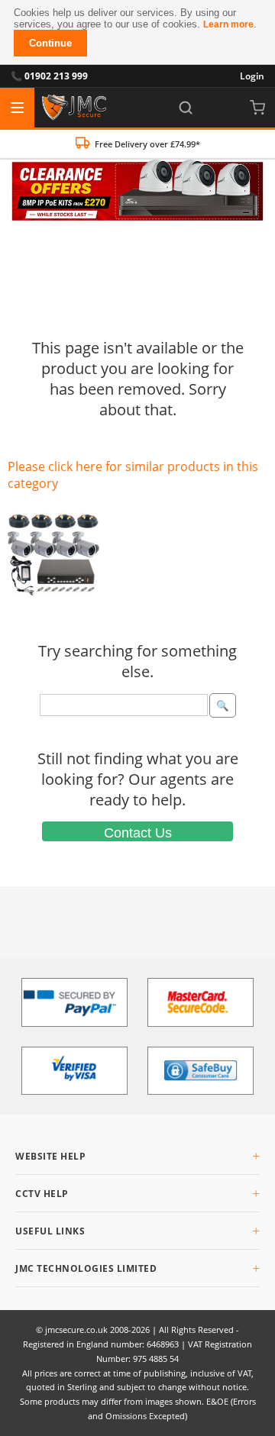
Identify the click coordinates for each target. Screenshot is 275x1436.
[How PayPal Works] (74, 1002)
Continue (50, 43)
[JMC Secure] (74, 108)
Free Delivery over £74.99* (147, 144)
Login (252, 75)
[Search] (185, 107)
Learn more (228, 24)
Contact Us (138, 833)
